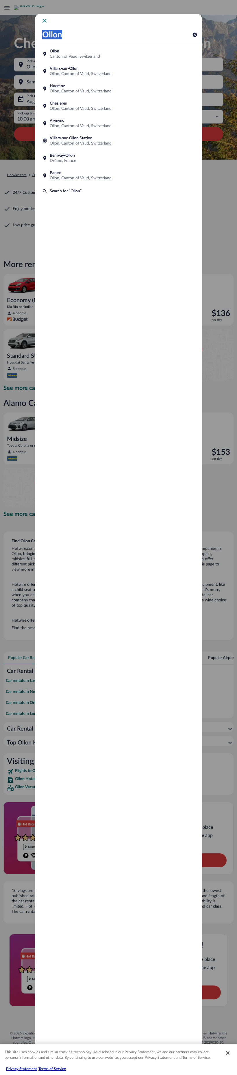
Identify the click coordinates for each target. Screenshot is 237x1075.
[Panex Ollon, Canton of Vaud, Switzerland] (118, 175)
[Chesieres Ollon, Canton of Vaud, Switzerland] (118, 106)
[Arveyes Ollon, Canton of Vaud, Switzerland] (118, 123)
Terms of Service (52, 1069)
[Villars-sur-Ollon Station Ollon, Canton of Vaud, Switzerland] (118, 140)
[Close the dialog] (44, 21)
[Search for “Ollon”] (118, 191)
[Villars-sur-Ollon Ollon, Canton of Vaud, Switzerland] (118, 71)
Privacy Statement (21, 1069)
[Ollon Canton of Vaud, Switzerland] (118, 54)
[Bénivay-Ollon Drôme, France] (118, 158)
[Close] (227, 1053)
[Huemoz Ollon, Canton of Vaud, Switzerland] (118, 88)
